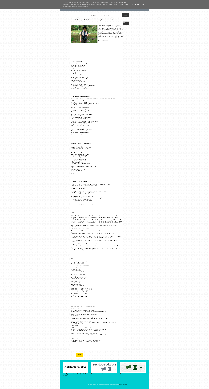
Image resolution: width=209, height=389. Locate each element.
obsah (79, 355)
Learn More (136, 4)
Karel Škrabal (123, 384)
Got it (144, 4)
